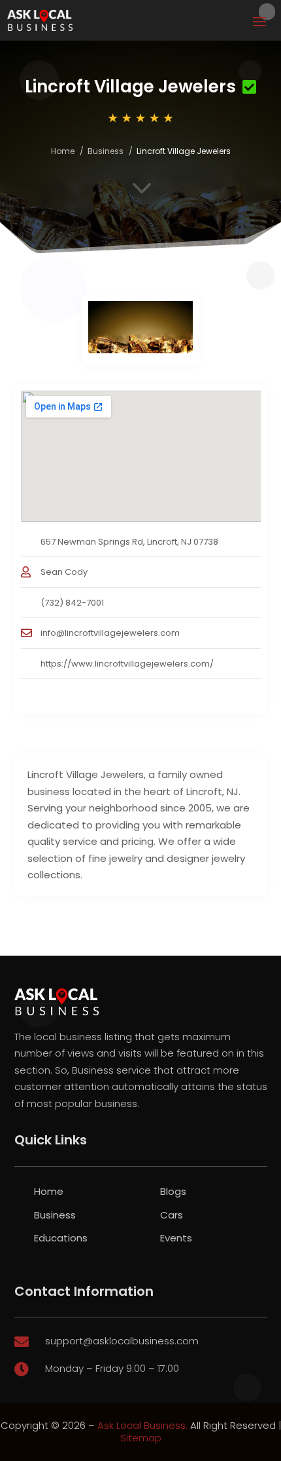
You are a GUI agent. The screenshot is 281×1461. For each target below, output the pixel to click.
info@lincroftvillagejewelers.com (110, 633)
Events (176, 1238)
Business (106, 151)
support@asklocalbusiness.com (122, 1341)
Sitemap (140, 1438)
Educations (61, 1238)
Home (62, 151)
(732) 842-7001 (72, 602)
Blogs (173, 1191)
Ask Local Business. (142, 1425)
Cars (171, 1215)
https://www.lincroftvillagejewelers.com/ (127, 663)
